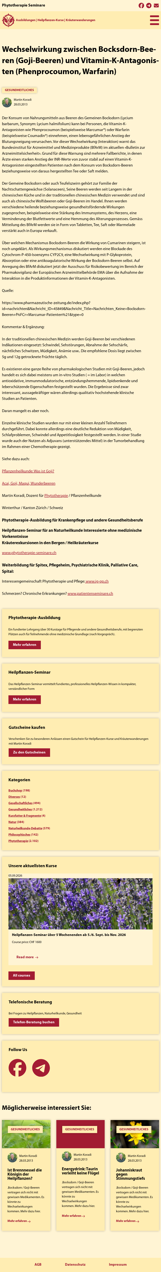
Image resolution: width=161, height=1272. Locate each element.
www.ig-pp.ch (97, 582)
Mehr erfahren (24, 645)
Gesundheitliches (19, 90)
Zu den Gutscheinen (29, 752)
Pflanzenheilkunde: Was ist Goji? (28, 471)
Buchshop (15, 790)
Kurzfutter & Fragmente (24, 816)
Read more (25, 957)
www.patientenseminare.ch (90, 594)
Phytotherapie (56, 496)
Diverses (14, 797)
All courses (21, 976)
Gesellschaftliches (20, 803)
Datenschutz (75, 1265)
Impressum (118, 1265)
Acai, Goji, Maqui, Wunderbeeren (28, 484)
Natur (12, 822)
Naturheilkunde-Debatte (25, 828)
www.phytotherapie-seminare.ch (29, 553)
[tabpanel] (26, 1175)
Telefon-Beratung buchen (34, 1022)
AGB (38, 1265)
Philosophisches (19, 834)
